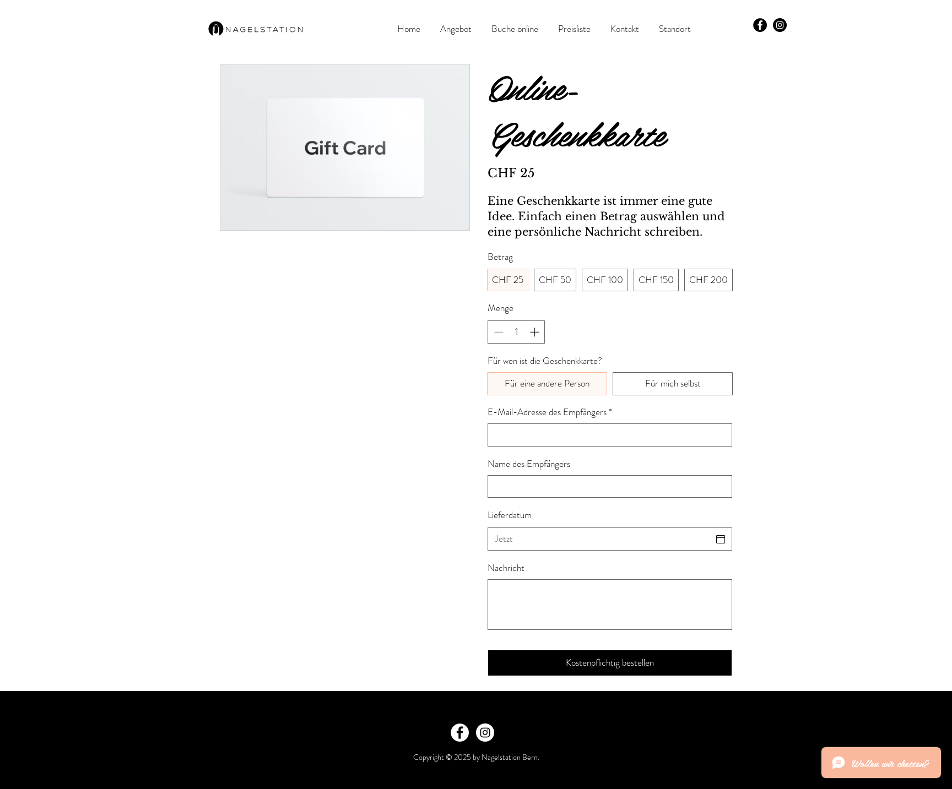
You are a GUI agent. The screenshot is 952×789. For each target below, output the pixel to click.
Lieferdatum (510, 514)
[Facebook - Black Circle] (760, 25)
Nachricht (506, 568)
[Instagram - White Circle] (485, 732)
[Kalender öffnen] (720, 539)
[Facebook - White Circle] (460, 732)
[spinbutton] (516, 332)
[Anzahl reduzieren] (497, 332)
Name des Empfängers (529, 464)
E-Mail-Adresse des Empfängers (550, 412)
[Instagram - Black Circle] (780, 25)
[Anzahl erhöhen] (535, 332)
